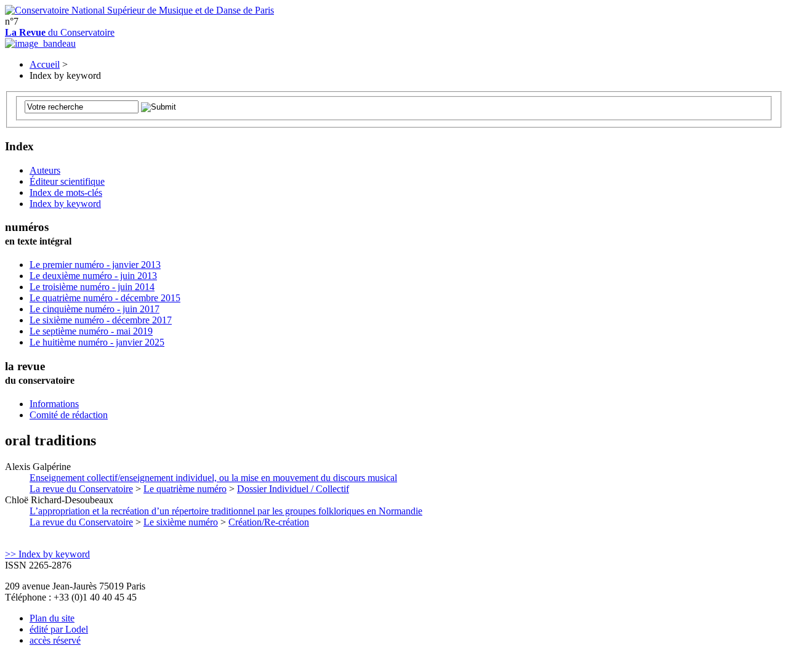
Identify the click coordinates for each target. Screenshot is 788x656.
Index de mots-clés (66, 192)
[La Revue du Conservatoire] (40, 43)
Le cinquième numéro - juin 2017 (94, 309)
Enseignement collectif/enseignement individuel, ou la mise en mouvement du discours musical (213, 477)
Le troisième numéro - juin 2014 (92, 286)
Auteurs (45, 170)
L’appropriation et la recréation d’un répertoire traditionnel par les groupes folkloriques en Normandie (226, 511)
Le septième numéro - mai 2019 (91, 331)
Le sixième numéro (180, 522)
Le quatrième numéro (185, 489)
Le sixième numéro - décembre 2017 (101, 320)
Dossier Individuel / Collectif (293, 489)
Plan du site (52, 618)
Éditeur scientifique (67, 181)
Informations (54, 404)
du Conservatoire (60, 32)
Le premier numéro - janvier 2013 (95, 264)
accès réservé (55, 640)
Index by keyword (65, 203)
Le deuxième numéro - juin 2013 (93, 275)
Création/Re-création (268, 522)
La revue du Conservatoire (81, 489)
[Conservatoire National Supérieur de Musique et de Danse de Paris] (139, 10)
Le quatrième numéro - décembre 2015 (105, 298)
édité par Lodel (59, 629)
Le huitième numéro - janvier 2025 (97, 342)
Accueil (45, 64)
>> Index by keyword (47, 554)
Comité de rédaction (69, 415)
